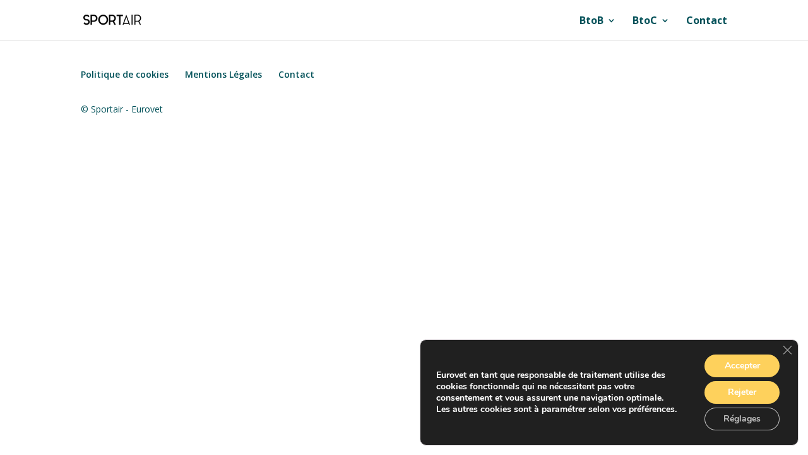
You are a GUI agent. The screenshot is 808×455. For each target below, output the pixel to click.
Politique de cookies (125, 74)
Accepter (742, 366)
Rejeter (742, 392)
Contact (706, 21)
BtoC (645, 21)
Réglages (742, 419)
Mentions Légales (223, 74)
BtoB (591, 21)
